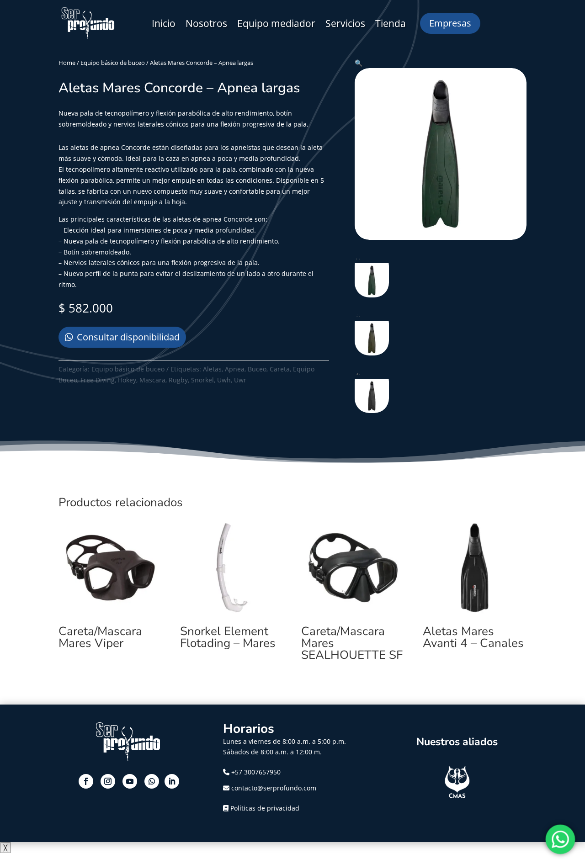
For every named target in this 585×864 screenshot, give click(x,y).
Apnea (235, 369)
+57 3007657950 (256, 772)
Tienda (390, 23)
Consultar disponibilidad (128, 337)
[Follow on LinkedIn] (172, 781)
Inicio (164, 23)
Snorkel (202, 380)
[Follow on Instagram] (108, 781)
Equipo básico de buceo (112, 62)
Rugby (178, 380)
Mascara (152, 380)
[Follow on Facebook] (86, 781)
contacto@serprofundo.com (272, 788)
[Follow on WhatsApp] (151, 781)
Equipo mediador (276, 23)
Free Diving (97, 380)
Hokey (127, 380)
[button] (358, 62)
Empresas (450, 23)
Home (66, 62)
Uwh (224, 380)
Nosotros (206, 23)
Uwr (240, 380)
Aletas (212, 369)
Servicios (345, 23)
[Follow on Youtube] (129, 781)
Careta (280, 369)
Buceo (257, 369)
